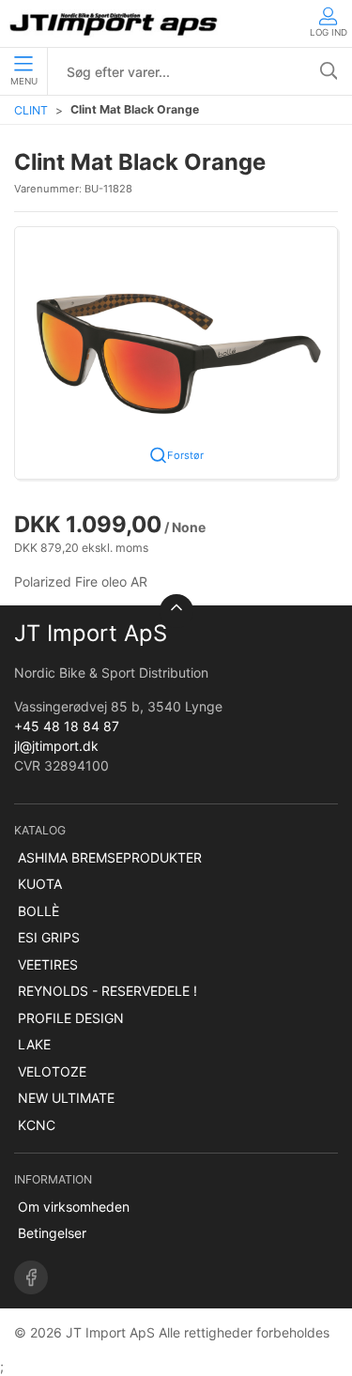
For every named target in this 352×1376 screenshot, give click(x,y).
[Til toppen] (176, 611)
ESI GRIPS (49, 937)
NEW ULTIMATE (66, 1098)
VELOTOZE (52, 1071)
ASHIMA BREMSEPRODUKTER (110, 857)
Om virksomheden (74, 1207)
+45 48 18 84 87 (66, 726)
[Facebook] (31, 1277)
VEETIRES (48, 964)
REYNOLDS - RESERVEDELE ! (107, 991)
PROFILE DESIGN (71, 1018)
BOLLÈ (38, 911)
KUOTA (40, 884)
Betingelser (52, 1233)
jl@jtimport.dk (56, 746)
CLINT (31, 110)
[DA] (115, 23)
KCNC (36, 1125)
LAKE (34, 1044)
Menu (24, 81)
